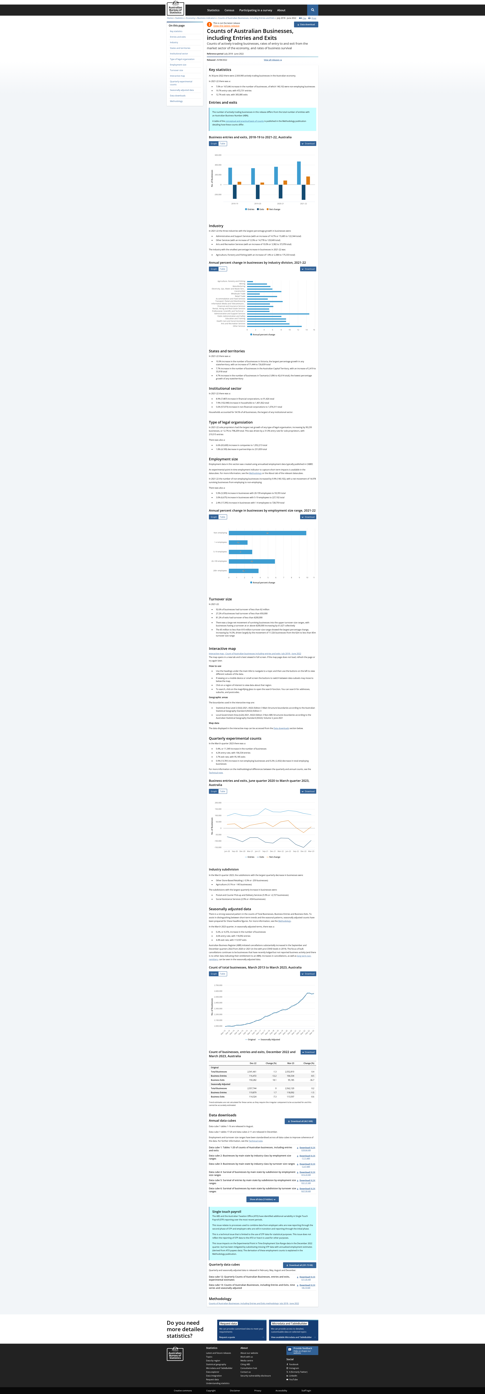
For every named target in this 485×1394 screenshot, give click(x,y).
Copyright (211, 1390)
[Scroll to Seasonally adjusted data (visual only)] (254, 909)
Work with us (246, 1356)
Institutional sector (179, 53)
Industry (174, 42)
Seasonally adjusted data (182, 90)
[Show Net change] (273, 211)
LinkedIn (293, 1375)
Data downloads (178, 95)
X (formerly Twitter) (298, 1372)
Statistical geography (216, 1364)
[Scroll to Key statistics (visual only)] (234, 70)
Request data (212, 1379)
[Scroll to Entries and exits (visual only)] (240, 102)
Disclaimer (235, 1390)
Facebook (293, 1364)
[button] (312, 10)
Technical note (216, 772)
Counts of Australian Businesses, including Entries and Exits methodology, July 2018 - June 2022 (254, 1303)
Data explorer (212, 1372)
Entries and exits (178, 36)
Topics (209, 1356)
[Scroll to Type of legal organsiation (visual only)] (255, 422)
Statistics (213, 10)
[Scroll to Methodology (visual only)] (234, 1299)
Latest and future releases (218, 1353)
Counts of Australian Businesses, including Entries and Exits (246, 18)
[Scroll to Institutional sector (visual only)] (244, 389)
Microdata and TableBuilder (219, 1368)
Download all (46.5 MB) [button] (302, 1121)
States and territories (180, 48)
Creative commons (183, 1390)
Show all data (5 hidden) (261, 1199)
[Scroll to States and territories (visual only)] (247, 351)
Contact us (245, 1372)
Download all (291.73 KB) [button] (301, 1265)
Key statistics (176, 31)
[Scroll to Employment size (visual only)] (241, 459)
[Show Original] (250, 1042)
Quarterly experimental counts (181, 83)
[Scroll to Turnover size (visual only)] (234, 599)
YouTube (293, 1379)
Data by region (213, 1360)
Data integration (214, 1375)
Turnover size (176, 70)
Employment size (178, 64)
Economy (190, 18)
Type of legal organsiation (182, 59)
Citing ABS (245, 1364)
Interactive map (177, 75)
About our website (249, 1353)
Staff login (306, 1390)
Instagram (294, 1368)
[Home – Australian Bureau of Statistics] (175, 1353)
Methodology (176, 101)
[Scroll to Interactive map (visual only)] (238, 649)
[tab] (214, 143)
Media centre (246, 1360)
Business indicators (206, 18)
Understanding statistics (217, 1383)
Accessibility (281, 1390)
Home (170, 18)
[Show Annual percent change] (262, 337)
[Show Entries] (249, 211)
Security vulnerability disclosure (255, 1375)
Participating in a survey (255, 10)
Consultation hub (248, 1368)
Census (229, 10)
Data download (307, 24)
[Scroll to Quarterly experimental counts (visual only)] (264, 739)
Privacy (257, 1390)
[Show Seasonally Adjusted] (269, 1042)
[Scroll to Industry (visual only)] (226, 226)
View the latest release (226, 25)
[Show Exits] (260, 211)
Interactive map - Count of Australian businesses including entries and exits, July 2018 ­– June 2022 (255, 653)
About (281, 10)
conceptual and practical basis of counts (244, 121)
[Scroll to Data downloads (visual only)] (239, 1115)
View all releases (272, 60)
